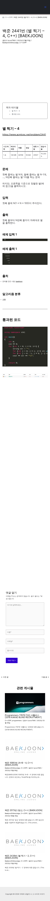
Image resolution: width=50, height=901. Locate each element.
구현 (4, 299)
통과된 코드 (16, 114)
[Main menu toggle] (45, 7)
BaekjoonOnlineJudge (10, 43)
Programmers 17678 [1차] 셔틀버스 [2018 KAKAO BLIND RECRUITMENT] (23, 716)
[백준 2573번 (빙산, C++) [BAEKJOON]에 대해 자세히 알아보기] (25, 797)
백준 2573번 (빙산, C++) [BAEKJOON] (23, 810)
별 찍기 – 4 (16, 111)
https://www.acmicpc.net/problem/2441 (24, 134)
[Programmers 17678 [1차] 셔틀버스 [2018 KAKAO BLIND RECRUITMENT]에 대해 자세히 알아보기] (25, 703)
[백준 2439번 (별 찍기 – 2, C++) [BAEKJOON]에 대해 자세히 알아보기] (25, 842)
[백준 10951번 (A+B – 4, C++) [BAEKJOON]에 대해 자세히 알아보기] (25, 749)
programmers (17, 720)
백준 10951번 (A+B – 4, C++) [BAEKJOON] (19, 763)
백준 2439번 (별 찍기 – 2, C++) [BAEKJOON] (20, 856)
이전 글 (4, 677)
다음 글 (45, 677)
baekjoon (19, 281)
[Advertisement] (25, 70)
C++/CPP (23, 43)
